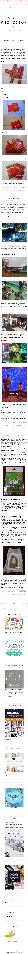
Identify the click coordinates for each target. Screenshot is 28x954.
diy (21, 190)
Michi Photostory (14, 22)
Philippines (22, 425)
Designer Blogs (18, 952)
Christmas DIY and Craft (12, 190)
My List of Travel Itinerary (11, 822)
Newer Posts (3, 603)
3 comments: (15, 422)
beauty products (11, 594)
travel (14, 428)
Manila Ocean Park (14, 200)
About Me (4, 39)
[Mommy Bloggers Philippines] (10, 939)
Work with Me (13, 39)
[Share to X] (22, 187)
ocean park (15, 425)
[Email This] (19, 187)
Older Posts (24, 603)
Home (14, 603)
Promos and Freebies (8, 40)
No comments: (15, 591)
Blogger (16, 951)
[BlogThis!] (21, 187)
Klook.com (3, 608)
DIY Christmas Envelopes (14, 47)
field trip (9, 425)
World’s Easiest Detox (14, 435)
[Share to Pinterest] (25, 187)
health (18, 594)
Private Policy (21, 40)
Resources (23, 39)
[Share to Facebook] (23, 187)
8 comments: (15, 187)
